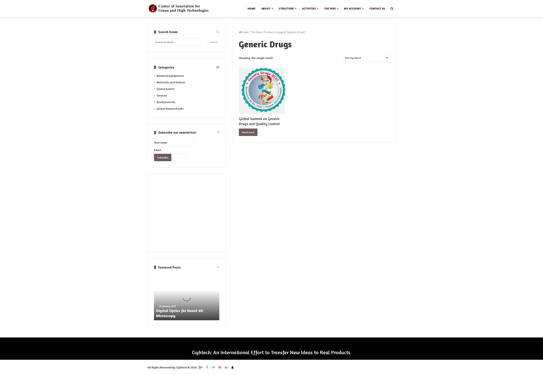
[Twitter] (213, 367)
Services (162, 95)
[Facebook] (207, 367)
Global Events (166, 89)
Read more (248, 132)
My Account (352, 8)
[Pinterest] (220, 367)
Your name (160, 142)
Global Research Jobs (170, 108)
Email (157, 150)
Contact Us (377, 8)
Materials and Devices (171, 82)
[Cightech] (179, 8)
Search (214, 42)
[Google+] (200, 367)
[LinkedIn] (226, 367)
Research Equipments (170, 75)
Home (251, 8)
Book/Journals (166, 102)
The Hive (330, 8)
